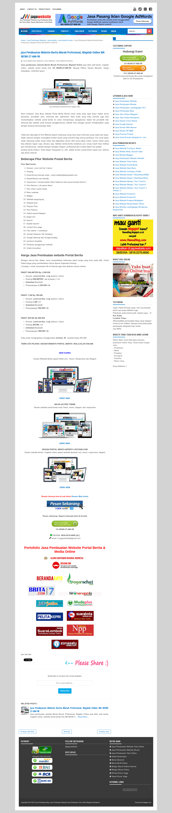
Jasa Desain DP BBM (124, 131)
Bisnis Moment (118, 760)
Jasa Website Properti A (125, 194)
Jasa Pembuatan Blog (124, 111)
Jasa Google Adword (124, 124)
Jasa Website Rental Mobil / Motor (129, 204)
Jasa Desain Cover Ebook (126, 121)
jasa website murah (64, 61)
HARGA (113, 31)
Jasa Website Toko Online (126, 161)
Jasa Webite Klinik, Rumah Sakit (128, 151)
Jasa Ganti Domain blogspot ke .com (130, 137)
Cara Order (79, 31)
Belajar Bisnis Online (120, 770)
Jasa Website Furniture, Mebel (128, 148)
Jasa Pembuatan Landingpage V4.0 (130, 108)
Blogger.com (147, 802)
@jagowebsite (71, 746)
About (22, 9)
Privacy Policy (44, 9)
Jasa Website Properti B (125, 197)
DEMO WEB (64, 398)
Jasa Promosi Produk (124, 134)
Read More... (83, 717)
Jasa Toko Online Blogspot (126, 114)
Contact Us (32, 9)
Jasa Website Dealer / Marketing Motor (131, 178)
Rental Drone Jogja (120, 773)
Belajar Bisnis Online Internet (124, 766)
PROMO (104, 31)
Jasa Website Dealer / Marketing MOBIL (132, 175)
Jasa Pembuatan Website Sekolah (129, 158)
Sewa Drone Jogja (119, 776)
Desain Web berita (80, 496)
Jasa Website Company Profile (128, 171)
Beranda (67, 732)
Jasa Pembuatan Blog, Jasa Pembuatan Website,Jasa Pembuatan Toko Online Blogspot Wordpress (67, 802)
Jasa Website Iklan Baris (125, 168)
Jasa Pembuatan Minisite (125, 104)
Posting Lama (104, 732)
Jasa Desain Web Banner (126, 127)
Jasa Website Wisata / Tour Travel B (130, 184)
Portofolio (37, 31)
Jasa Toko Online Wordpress (127, 118)
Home (25, 31)
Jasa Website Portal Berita (126, 165)
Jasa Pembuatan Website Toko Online (128, 746)
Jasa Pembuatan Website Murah (125, 750)
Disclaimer (57, 9)
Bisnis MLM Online (120, 763)
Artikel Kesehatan (119, 756)
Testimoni (92, 31)
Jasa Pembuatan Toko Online (124, 753)
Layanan (51, 31)
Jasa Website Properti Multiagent (129, 200)
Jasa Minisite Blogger (124, 155)
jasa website (49, 61)
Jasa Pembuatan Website (33, 61)
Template (65, 31)
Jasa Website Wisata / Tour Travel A (130, 181)
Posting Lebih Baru (28, 732)
